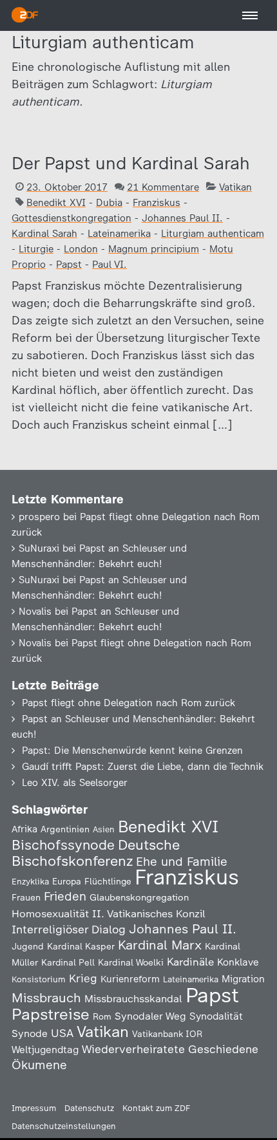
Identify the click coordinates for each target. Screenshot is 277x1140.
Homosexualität (50, 913)
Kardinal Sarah (44, 233)
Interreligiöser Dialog (69, 929)
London (81, 249)
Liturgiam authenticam (212, 233)
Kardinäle (190, 961)
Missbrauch (46, 997)
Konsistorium (39, 979)
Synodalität (216, 1016)
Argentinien (65, 829)
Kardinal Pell (68, 962)
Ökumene (39, 1065)
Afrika (24, 829)
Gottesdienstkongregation (71, 218)
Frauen (26, 897)
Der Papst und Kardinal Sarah (131, 163)
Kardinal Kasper (81, 946)
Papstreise (51, 1014)
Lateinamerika (119, 233)
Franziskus (156, 203)
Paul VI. (109, 264)
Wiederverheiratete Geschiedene (170, 1049)
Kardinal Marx (160, 945)
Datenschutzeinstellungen (64, 1126)
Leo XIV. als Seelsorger (75, 783)
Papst (69, 264)
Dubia (109, 203)
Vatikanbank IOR (167, 1034)
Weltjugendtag (45, 1049)
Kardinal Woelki (131, 962)
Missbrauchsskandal (133, 999)
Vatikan (235, 187)
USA (62, 1033)
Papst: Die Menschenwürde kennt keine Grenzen (132, 750)
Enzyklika (30, 881)
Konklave (238, 962)
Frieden (65, 896)
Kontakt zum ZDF (156, 1108)
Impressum (34, 1108)
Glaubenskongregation (139, 897)
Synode (30, 1033)
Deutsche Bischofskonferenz (96, 853)
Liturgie (36, 249)
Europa (66, 881)
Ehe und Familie (181, 861)
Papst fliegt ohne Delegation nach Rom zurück (128, 703)
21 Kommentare (163, 187)
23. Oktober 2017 (67, 187)
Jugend (28, 946)
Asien (104, 829)
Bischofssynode (63, 845)
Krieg (83, 978)
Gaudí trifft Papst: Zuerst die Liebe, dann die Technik (142, 766)
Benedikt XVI (56, 203)
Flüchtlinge (107, 881)
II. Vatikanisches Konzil (148, 913)
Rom (102, 1016)
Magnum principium (153, 249)
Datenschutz (89, 1108)
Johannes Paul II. (182, 218)
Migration (243, 979)
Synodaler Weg (150, 1016)
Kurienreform (130, 979)
